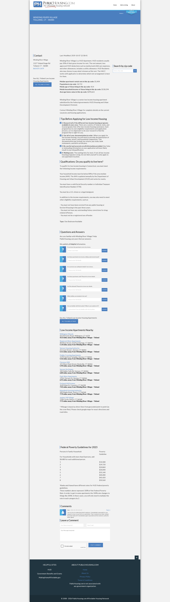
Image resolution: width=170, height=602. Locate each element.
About (133, 5)
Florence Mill (65, 362)
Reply (108, 510)
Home (115, 5)
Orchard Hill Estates (67, 383)
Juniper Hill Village (67, 398)
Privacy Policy (85, 577)
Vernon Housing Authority (69, 348)
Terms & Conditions (85, 580)
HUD (50, 570)
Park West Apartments (68, 376)
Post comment (96, 545)
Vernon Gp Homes (66, 369)
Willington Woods (66, 334)
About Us (85, 573)
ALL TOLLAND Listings (42, 84)
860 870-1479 (38, 68)
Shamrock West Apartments (70, 341)
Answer (104, 250)
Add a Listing (124, 5)
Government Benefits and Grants (49, 574)
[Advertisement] (85, 39)
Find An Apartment (131, 11)
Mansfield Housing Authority (71, 390)
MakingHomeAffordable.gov (49, 577)
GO (135, 70)
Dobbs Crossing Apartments (70, 355)
